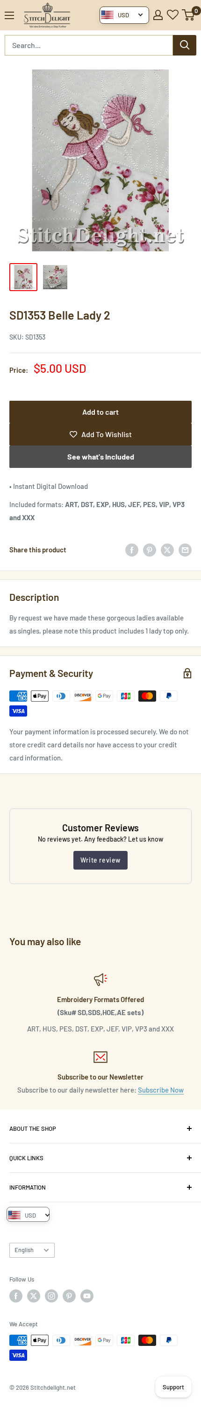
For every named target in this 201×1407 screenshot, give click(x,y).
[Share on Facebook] (131, 550)
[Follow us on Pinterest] (69, 1296)
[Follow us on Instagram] (51, 1296)
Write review (100, 860)
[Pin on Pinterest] (149, 550)
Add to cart (100, 411)
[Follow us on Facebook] (15, 1296)
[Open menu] (9, 15)
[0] (188, 15)
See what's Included (100, 456)
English (24, 1250)
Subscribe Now (161, 1090)
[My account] (158, 15)
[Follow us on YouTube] (86, 1296)
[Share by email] (185, 550)
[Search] (184, 45)
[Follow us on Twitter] (33, 1296)
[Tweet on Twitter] (167, 550)
